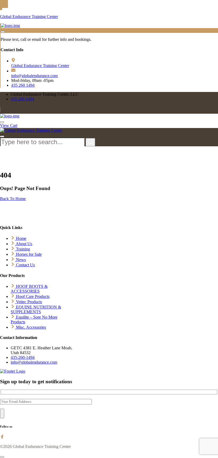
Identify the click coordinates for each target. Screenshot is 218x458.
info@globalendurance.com (34, 75)
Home (20, 238)
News (20, 259)
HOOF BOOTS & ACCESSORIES (29, 288)
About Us (23, 243)
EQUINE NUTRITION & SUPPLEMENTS (36, 309)
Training (22, 249)
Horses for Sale (28, 254)
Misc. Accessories (30, 327)
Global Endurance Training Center (29, 16)
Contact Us (25, 265)
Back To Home (13, 198)
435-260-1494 (23, 357)
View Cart (8, 125)
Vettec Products (28, 302)
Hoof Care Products (32, 296)
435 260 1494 (23, 85)
